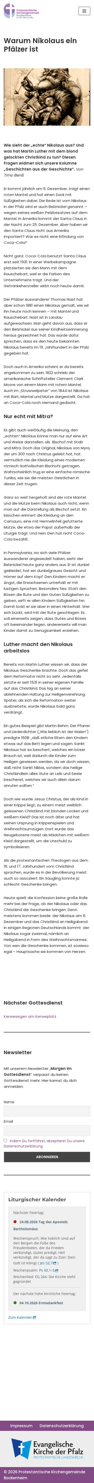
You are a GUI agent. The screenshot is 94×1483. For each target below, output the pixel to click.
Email (8, 1121)
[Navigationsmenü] (84, 11)
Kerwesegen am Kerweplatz (30, 1016)
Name (9, 1102)
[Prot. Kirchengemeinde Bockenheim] (21, 10)
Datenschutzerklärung (62, 1425)
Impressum (21, 1425)
